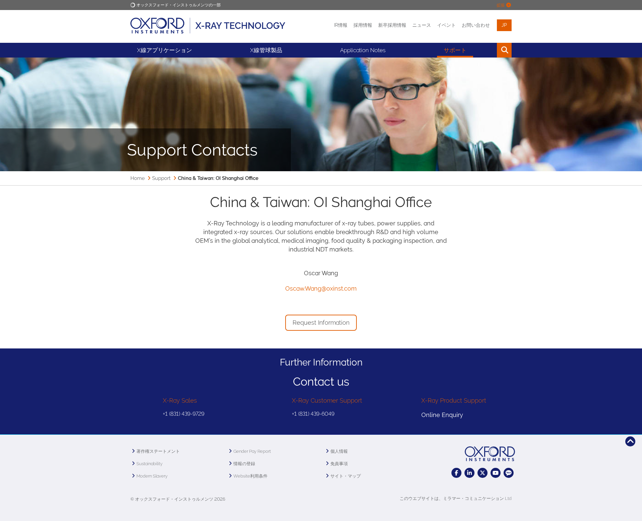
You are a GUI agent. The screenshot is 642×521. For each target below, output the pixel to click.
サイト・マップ (345, 476)
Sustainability (149, 463)
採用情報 (362, 25)
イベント (446, 25)
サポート (455, 50)
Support (161, 178)
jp (504, 25)
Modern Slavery (152, 476)
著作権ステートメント (158, 451)
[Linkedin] (469, 473)
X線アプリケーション (164, 50)
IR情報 (340, 25)
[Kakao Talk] (509, 473)
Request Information (321, 322)
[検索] (489, 50)
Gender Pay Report (252, 451)
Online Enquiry (442, 414)
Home (137, 178)
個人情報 (339, 451)
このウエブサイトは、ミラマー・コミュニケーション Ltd (456, 498)
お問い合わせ (476, 25)
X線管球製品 (266, 50)
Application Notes (363, 50)
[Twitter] (482, 473)
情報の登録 (244, 463)
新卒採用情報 (392, 25)
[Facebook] (456, 473)
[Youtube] (496, 473)
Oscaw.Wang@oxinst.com (321, 288)
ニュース (421, 25)
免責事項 (339, 463)
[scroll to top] (630, 441)
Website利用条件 (250, 476)
